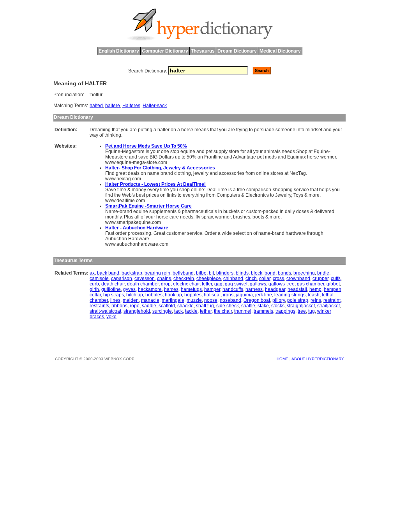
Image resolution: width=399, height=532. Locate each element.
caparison (121, 278)
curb (94, 284)
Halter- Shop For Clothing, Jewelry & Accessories (160, 168)
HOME (282, 359)
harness (254, 289)
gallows (258, 284)
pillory (278, 300)
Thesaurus (203, 51)
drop (166, 284)
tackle (191, 311)
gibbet (333, 284)
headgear (275, 289)
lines (115, 300)
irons (228, 295)
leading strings (289, 295)
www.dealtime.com (125, 200)
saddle (149, 305)
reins (316, 300)
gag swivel (236, 284)
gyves (129, 289)
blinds (242, 273)
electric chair (186, 284)
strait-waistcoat (105, 311)
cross (278, 278)
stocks (277, 305)
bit (211, 273)
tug (311, 311)
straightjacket (301, 305)
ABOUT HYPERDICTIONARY (317, 359)
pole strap (297, 300)
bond (270, 273)
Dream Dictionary (237, 51)
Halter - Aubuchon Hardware (136, 228)
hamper (212, 289)
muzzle (194, 300)
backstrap (132, 273)
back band (108, 273)
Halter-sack (155, 105)
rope (134, 305)
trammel (242, 311)
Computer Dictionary (165, 51)
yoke (111, 316)
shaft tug (205, 305)
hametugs (191, 289)
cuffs (336, 278)
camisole (99, 278)
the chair (223, 311)
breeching (304, 273)
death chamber (143, 284)
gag (218, 284)
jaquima (244, 295)
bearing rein (157, 273)
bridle (323, 273)
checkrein (183, 278)
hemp (315, 289)
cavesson (144, 278)
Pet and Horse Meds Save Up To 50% (146, 146)
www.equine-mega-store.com (136, 162)
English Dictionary (119, 51)
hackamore (150, 289)
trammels (263, 311)
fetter (207, 284)
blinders (224, 273)
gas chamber (310, 284)
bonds (284, 273)
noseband (230, 300)
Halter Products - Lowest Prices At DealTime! (155, 184)
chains (164, 278)
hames (171, 289)
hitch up (134, 295)
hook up (173, 295)
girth (94, 289)
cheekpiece (208, 278)
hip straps (113, 295)
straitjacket (328, 305)
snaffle (248, 305)
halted (96, 105)
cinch (251, 278)
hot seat (212, 295)
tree (302, 311)
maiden (131, 300)
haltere (112, 105)
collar (264, 278)
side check (227, 305)
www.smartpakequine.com (133, 222)
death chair (113, 284)
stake (263, 305)
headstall (297, 289)
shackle (185, 305)
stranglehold (137, 311)
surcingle (162, 311)
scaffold (167, 305)
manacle (150, 300)
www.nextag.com (123, 178)
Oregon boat (257, 300)
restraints (99, 305)
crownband (298, 278)
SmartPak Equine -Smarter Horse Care (148, 206)
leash (314, 295)
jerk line (263, 295)
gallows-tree (281, 284)
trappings (285, 311)
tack (178, 311)
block (256, 273)
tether (206, 311)
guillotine (111, 289)
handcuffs (232, 289)
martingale (173, 300)
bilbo (201, 273)
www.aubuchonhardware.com (136, 244)
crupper (320, 278)
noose (210, 300)
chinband (233, 278)
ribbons (119, 305)
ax (92, 273)
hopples (192, 295)
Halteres (131, 105)
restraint (332, 300)
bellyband (183, 273)
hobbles (153, 295)
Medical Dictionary (280, 51)
